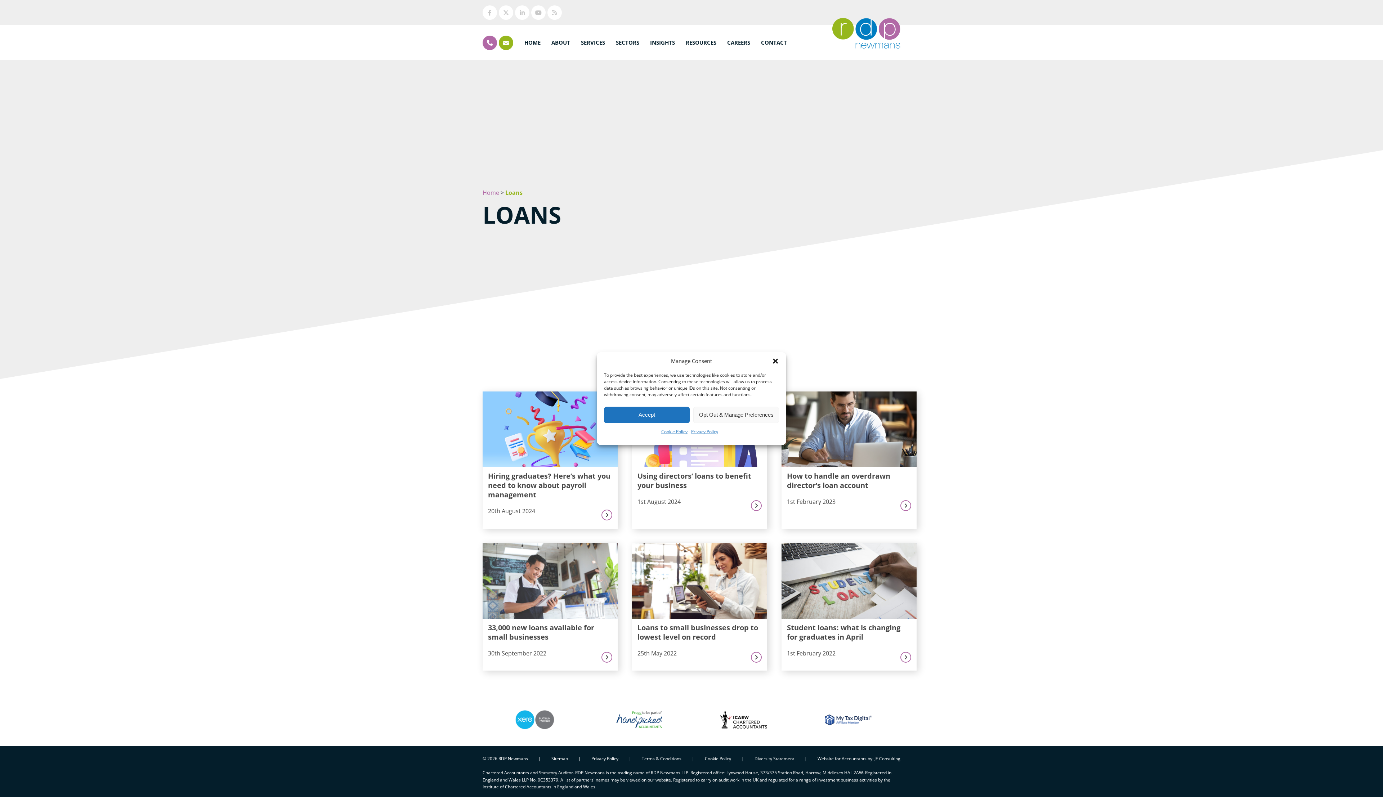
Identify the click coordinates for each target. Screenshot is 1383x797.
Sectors (627, 42)
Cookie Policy (674, 431)
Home (532, 42)
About (560, 42)
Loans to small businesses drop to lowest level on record (697, 632)
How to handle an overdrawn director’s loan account (838, 480)
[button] (775, 360)
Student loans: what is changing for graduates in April (843, 632)
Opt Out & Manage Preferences (736, 415)
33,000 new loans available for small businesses (541, 632)
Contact (774, 42)
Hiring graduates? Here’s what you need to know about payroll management (549, 485)
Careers (738, 42)
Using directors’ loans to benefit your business (694, 480)
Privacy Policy (704, 431)
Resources (701, 42)
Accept (647, 415)
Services (593, 42)
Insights (662, 42)
